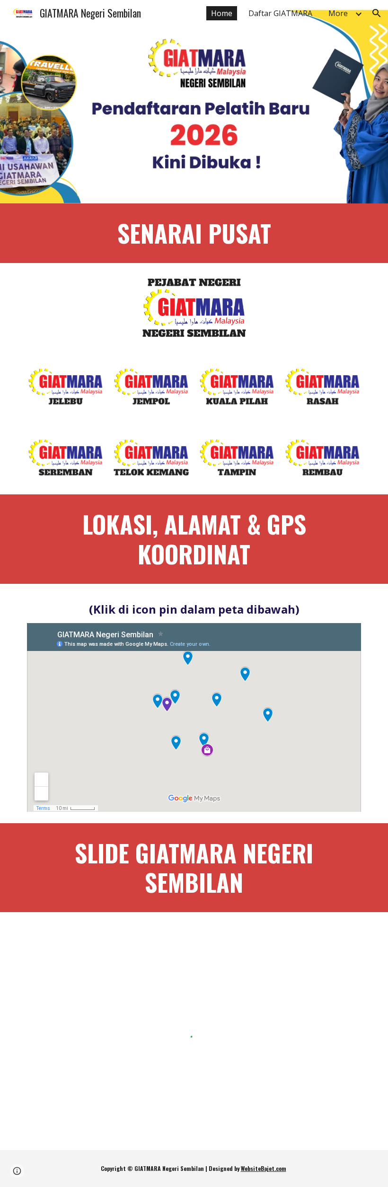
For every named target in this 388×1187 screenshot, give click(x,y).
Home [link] (221, 13)
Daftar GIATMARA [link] (280, 13)
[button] (376, 13)
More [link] (338, 13)
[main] (194, 233)
